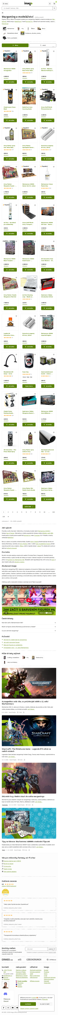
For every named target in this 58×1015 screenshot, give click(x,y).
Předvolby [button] (45, 999)
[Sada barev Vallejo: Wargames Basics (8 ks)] (29, 410)
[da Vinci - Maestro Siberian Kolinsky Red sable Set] (47, 67)
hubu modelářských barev (43, 544)
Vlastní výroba (8, 869)
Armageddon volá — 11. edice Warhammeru (16, 647)
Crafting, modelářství (13, 657)
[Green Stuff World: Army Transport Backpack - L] (29, 220)
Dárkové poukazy (49, 979)
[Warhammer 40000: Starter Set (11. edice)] (29, 182)
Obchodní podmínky (35, 970)
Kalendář (46, 981)
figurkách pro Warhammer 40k (15, 560)
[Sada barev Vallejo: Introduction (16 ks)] (47, 293)
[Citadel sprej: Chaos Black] (10, 106)
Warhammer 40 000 (43, 531)
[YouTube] (17, 1008)
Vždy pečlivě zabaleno (10, 871)
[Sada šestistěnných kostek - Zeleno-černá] (47, 371)
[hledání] (54, 8)
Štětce (33, 28)
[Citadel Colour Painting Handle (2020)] (10, 410)
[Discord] (12, 1008)
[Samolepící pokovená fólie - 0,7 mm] (47, 448)
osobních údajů (52, 952)
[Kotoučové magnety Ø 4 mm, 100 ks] (47, 144)
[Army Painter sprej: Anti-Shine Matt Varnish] (10, 144)
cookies (34, 997)
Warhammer (10, 28)
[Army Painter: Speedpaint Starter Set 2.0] (29, 144)
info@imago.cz (8, 975)
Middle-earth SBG (48, 533)
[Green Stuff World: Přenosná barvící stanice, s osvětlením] (47, 106)
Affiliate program (34, 981)
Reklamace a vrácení (21, 975)
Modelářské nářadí (12, 33)
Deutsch (20, 986)
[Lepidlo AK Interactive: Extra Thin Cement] (10, 332)
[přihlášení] (50, 3)
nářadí (39, 546)
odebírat (51, 949)
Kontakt (46, 970)
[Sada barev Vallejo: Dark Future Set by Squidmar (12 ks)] (47, 486)
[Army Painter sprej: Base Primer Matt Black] (29, 67)
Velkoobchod (33, 977)
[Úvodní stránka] (2, 13)
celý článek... (31, 709)
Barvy (43, 28)
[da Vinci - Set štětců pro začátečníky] (10, 220)
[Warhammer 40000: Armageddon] (10, 67)
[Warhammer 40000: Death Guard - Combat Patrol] (29, 256)
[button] (23, 712)
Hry (23, 28)
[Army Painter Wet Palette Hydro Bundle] (29, 486)
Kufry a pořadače (12, 38)
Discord (6, 977)
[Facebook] (3, 1008)
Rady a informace (35, 975)
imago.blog (47, 983)
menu (6, 3)
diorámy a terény (19, 562)
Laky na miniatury (12, 662)
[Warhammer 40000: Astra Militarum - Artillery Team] (47, 410)
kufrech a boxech (12, 548)
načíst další (28, 506)
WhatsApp (7, 979)
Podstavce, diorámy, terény (33, 33)
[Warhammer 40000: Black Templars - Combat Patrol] (10, 256)
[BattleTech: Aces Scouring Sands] (29, 106)
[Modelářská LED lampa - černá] (10, 371)
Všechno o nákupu (21, 970)
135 (3, 516)
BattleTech (10, 537)
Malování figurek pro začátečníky (13, 645)
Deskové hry (39, 657)
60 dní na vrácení (8, 863)
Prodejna (46, 972)
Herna (45, 974)
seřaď (44, 45)
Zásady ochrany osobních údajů (29, 1008)
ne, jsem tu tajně (44, 1004)
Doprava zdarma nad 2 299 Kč (12, 861)
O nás (45, 975)
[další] (8, 516)
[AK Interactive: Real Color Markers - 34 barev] (47, 256)
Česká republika (22, 981)
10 (44, 512)
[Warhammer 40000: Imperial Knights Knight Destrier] (47, 332)
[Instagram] (8, 1008)
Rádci (3, 850)
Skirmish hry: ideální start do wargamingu (15, 639)
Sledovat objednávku (22, 977)
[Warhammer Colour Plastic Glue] (47, 182)
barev (53, 560)
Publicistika (5, 805)
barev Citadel (34, 541)
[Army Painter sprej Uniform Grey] (29, 448)
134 (53, 512)
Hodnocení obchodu (50, 977)
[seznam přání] (16, 51)
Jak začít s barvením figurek (11, 642)
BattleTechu (18, 21)
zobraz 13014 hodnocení (9, 886)
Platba (24, 972)
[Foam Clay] (29, 371)
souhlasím (28, 1004)
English (20, 984)
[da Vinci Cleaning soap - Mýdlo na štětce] (29, 293)
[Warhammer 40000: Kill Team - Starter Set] (47, 220)
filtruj (16, 45)
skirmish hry (29, 21)
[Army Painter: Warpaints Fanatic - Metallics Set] (10, 486)
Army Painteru (24, 544)
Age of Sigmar (10, 533)
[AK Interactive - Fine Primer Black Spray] (10, 448)
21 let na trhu (7, 866)
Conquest (37, 535)
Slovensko (20, 983)
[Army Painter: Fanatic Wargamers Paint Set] (10, 293)
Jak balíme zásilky (21, 974)
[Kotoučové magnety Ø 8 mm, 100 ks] (29, 332)
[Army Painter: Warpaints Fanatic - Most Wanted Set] (10, 182)
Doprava (18, 972)
